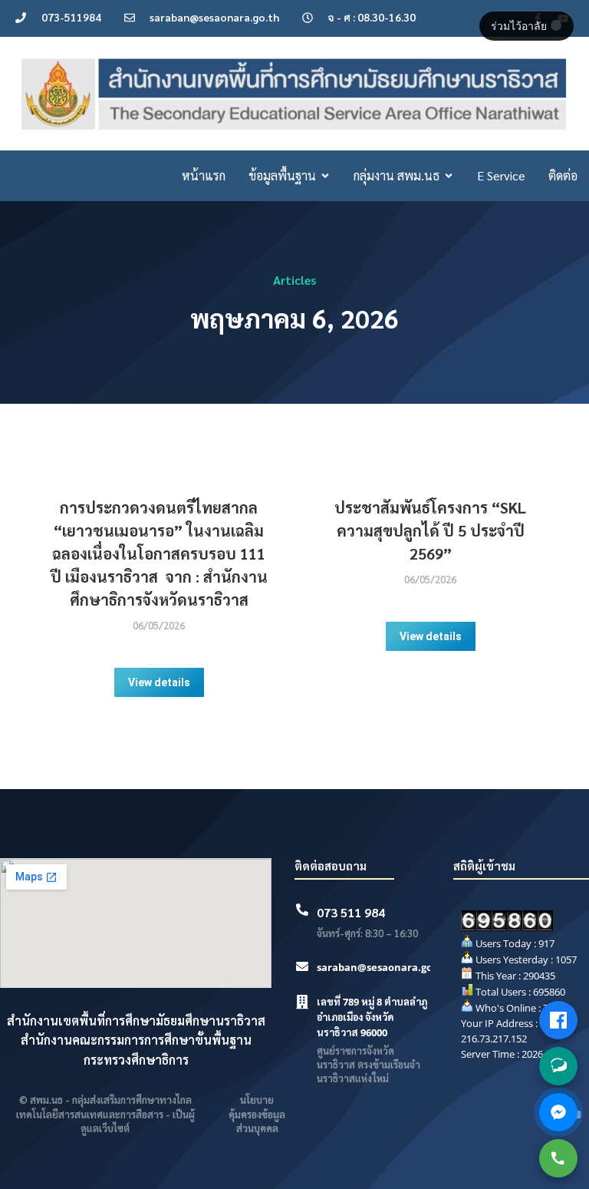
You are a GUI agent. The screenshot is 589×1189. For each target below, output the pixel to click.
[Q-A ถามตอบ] (558, 1066)
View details (159, 682)
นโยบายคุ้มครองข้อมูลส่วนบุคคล (257, 1113)
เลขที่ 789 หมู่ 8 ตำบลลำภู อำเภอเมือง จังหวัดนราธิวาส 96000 (372, 1017)
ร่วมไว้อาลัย (520, 26)
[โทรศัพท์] (558, 1158)
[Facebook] (558, 1020)
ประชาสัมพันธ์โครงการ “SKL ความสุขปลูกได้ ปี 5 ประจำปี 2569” (430, 530)
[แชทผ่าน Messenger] (558, 1112)
